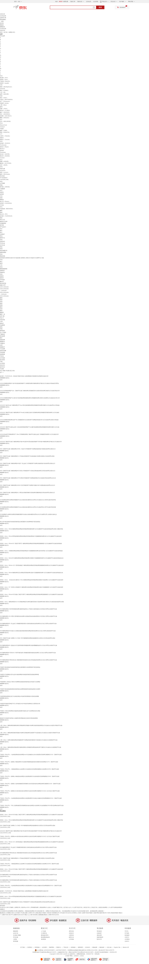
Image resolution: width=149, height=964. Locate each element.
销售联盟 (80, 947)
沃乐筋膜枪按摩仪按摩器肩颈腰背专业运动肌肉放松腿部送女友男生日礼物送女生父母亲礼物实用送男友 (28, 500)
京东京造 (2, 88)
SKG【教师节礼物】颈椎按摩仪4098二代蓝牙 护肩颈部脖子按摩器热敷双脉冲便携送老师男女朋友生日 (28, 449)
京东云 (82, 956)
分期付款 (71, 935)
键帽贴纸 (2, 26)
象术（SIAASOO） (5, 112)
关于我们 (22, 947)
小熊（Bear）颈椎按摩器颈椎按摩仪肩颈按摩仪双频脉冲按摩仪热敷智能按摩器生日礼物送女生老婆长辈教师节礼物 (31, 725)
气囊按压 (2, 334)
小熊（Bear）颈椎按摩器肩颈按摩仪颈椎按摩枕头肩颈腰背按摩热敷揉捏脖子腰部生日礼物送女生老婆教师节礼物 (30, 747)
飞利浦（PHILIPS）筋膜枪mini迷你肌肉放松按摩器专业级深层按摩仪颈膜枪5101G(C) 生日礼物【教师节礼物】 (30, 791)
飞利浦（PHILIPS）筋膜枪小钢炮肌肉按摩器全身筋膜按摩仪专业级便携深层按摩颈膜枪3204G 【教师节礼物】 (30, 776)
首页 (1, 32)
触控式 (2, 281)
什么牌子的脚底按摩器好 (115, 907)
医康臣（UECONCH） (6, 116)
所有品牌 (2, 36)
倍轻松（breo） (4, 79)
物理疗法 (2, 238)
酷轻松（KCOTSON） (6, 163)
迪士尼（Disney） (5, 201)
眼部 (1, 307)
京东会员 (88, 1)
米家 (1, 96)
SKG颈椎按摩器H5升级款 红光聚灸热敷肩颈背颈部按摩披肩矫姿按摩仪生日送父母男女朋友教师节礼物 (28, 631)
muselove (2, 170)
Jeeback (2, 127)
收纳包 (2, 23)
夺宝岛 (126, 931)
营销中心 (58, 947)
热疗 (1, 232)
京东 (27, 8)
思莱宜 (2, 192)
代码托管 (49, 913)
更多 (1, 218)
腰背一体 (2, 314)
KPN (1, 167)
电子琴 (11, 914)
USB (1, 321)
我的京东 (79, 1)
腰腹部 (2, 312)
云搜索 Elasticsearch (18, 914)
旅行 (1, 261)
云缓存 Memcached (53, 914)
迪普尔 (2, 137)
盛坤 (1, 107)
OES (1, 141)
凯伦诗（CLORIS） (5, 110)
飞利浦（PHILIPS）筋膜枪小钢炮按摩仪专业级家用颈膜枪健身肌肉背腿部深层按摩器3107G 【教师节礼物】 (29, 762)
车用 (1, 259)
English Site (117, 947)
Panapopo (3, 152)
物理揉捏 (2, 330)
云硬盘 (37, 913)
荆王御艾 (2, 176)
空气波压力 (3, 227)
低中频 (2, 225)
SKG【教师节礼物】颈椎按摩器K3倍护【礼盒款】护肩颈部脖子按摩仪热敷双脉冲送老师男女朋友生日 (27, 463)
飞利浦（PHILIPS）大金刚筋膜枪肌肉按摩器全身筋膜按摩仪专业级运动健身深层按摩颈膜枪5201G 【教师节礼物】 (31, 798)
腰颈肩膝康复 (3, 268)
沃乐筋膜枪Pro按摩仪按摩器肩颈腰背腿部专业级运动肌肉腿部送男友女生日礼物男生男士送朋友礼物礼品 (28, 514)
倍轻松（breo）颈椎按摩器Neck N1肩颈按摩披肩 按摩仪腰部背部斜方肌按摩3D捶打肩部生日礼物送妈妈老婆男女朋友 (32, 601)
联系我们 (29, 947)
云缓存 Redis (5, 914)
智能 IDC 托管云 (106, 913)
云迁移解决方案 (9, 913)
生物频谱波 (3, 223)
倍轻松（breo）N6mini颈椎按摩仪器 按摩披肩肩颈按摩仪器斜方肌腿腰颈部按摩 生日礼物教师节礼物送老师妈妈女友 (31, 572)
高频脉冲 (2, 341)
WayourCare (3, 125)
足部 (1, 309)
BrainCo (2, 148)
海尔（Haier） (4, 97)
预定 (26, 914)
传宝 (1, 190)
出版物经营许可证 (62, 952)
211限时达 (44, 933)
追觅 (1, 181)
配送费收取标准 (45, 937)
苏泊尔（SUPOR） (5, 154)
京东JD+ (127, 941)
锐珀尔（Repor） (5, 147)
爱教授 (2, 199)
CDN (33, 913)
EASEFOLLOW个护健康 (6, 907)
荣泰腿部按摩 (34, 907)
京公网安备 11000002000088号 (46, 950)
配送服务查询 (44, 935)
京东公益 (109, 947)
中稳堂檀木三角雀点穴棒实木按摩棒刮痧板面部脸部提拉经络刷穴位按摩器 (20, 681)
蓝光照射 (2, 359)
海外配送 (43, 939)
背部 (1, 301)
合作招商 (44, 947)
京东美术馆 (3, 28)
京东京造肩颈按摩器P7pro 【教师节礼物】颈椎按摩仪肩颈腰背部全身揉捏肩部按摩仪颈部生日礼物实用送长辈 (30, 390)
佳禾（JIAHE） (4, 165)
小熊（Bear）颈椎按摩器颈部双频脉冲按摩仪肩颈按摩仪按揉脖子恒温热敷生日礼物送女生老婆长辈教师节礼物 (30, 732)
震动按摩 (2, 336)
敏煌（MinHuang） (5, 174)
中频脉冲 (2, 343)
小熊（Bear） (4, 105)
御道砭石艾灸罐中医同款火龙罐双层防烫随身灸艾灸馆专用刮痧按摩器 (19, 718)
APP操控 (2, 279)
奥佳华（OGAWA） (5, 156)
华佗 (1, 207)
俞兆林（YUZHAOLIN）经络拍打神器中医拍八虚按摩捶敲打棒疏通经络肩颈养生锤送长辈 (24, 376)
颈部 (1, 303)
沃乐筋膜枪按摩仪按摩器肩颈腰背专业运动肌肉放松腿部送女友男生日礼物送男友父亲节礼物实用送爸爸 (28, 507)
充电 (1, 329)
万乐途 (2, 205)
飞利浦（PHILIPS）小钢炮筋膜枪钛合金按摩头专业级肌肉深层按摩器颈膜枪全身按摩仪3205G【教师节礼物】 (29, 769)
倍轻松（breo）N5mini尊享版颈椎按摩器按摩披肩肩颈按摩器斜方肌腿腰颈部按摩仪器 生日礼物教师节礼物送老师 (31, 536)
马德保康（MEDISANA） (7, 208)
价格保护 (99, 933)
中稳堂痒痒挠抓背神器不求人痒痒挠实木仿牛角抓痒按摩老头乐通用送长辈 (20, 703)
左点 (1, 159)
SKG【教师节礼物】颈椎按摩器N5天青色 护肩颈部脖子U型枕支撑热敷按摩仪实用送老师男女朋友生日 (27, 470)
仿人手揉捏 (3, 332)
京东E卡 (127, 937)
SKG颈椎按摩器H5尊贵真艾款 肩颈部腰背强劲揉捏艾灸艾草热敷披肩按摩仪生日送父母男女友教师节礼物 (28, 660)
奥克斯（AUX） (4, 77)
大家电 (15, 939)
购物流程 (15, 931)
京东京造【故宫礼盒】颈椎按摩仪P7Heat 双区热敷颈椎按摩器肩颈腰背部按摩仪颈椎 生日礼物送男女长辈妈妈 (29, 405)
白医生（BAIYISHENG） (6, 99)
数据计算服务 (42, 913)
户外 (1, 265)
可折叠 (2, 369)
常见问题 (15, 937)
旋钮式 (2, 278)
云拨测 (83, 913)
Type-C (2, 318)
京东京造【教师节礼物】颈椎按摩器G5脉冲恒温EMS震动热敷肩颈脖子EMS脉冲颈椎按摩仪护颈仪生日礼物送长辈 (31, 441)
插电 (1, 327)
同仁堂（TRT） (4, 214)
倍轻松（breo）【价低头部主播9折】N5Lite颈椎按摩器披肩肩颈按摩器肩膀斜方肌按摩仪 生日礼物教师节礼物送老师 (31, 580)
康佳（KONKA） (4, 90)
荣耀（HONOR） (4, 161)
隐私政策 (101, 947)
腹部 (1, 310)
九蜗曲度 (2, 188)
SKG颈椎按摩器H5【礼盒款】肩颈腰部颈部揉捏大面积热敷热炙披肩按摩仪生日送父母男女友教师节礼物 (28, 623)
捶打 (1, 338)
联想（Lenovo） (4, 172)
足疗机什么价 (67, 907)
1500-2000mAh (4, 288)
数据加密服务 (115, 913)
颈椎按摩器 (3, 252)
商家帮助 (51, 947)
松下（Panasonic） (5, 101)
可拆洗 (2, 356)
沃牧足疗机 (94, 907)
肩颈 (1, 305)
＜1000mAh (3, 290)
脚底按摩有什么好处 (45, 907)
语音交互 (2, 365)
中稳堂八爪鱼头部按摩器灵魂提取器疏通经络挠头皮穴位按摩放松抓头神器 (20, 711)
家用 (1, 263)
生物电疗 (2, 234)
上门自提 (43, 931)
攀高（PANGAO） (5, 117)
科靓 (1, 185)
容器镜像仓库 (55, 913)
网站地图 (99, 913)
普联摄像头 (3, 19)
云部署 (30, 913)
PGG (1, 123)
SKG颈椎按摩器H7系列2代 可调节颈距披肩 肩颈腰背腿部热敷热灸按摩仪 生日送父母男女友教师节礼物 (28, 652)
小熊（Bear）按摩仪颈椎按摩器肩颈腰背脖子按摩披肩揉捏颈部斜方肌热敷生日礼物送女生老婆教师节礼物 (28, 740)
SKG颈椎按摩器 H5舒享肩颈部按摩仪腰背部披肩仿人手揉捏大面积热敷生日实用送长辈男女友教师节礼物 (28, 609)
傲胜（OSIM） (4, 130)
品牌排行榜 (3, 17)
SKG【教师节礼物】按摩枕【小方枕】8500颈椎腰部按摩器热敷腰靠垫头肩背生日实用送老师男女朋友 (27, 638)
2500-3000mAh (4, 292)
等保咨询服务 (89, 913)
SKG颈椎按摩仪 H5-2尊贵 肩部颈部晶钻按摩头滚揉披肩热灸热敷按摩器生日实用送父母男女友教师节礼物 (28, 616)
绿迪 (1, 198)
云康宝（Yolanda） (5, 136)
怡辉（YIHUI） (4, 108)
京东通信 (127, 939)
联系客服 (15, 941)
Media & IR (126, 947)
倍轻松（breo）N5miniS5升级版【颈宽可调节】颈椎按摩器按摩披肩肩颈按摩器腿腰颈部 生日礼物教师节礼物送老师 (31, 594)
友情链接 (73, 947)
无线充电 (2, 319)
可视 (1, 361)
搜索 (100, 7)
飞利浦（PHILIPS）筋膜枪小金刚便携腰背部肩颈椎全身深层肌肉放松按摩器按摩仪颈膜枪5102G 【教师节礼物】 (30, 783)
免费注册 (65, 1)
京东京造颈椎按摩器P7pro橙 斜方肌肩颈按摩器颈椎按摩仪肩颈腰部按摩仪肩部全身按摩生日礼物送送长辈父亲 (30, 398)
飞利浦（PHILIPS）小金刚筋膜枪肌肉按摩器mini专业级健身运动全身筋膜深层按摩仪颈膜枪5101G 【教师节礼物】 (31, 754)
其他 (1, 239)
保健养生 (2, 272)
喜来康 (2, 150)
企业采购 (95, 1)
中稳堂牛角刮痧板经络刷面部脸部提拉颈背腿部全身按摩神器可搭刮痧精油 (20, 667)
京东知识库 (3, 16)
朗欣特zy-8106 (25, 907)
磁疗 (1, 230)
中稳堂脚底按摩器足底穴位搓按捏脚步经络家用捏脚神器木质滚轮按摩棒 (19, 696)
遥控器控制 (3, 283)
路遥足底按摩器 (103, 907)
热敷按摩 (2, 339)
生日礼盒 (2, 245)
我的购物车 (123, 7)
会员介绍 (15, 933)
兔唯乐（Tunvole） (5, 139)
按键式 (2, 276)
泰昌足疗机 (87, 907)
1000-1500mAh (4, 287)
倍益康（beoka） (5, 103)
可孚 (1, 85)
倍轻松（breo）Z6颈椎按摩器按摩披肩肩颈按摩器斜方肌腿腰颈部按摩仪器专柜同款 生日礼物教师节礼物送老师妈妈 (31, 550)
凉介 (1, 119)
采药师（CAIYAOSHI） (6, 203)
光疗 (1, 228)
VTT (1, 134)
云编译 (95, 913)
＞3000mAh (3, 294)
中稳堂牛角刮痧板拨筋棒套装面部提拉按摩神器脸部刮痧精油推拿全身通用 (20, 689)
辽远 (1, 196)
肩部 (1, 299)
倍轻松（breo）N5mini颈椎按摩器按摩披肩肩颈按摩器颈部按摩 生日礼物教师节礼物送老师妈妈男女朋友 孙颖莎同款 (31, 529)
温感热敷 (2, 354)
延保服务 (127, 935)
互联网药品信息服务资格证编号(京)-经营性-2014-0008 (82, 950)
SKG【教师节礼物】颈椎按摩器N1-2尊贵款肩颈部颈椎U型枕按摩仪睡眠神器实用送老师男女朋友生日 (27, 492)
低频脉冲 (2, 347)
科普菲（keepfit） (5, 83)
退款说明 (99, 935)
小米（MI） (3, 92)
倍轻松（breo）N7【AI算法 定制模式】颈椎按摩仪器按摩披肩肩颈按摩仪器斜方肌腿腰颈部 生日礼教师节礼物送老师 (31, 587)
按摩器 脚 (17, 907)
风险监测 (94, 947)
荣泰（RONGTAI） (5, 132)
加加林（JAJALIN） (5, 143)
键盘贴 (2, 25)
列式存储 (35, 914)
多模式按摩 (3, 350)
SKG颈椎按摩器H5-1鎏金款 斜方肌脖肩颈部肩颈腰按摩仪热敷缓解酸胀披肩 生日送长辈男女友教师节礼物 (28, 645)
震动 (1, 236)
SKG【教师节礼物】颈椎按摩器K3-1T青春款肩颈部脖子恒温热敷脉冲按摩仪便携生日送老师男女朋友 (27, 456)
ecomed (2, 157)
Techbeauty (3, 145)
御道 (1, 212)
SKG (1, 76)
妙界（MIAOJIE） (5, 94)
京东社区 (87, 947)
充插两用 (2, 325)
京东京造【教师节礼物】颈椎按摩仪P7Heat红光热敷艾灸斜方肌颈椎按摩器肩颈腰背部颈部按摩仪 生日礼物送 (29, 412)
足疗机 (5, 32)
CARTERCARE (4, 179)
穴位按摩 (2, 349)
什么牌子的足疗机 (77, 907)
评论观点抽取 (24, 913)
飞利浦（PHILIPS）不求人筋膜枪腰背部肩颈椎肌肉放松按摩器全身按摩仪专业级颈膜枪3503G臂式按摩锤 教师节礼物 (31, 805)
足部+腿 (2, 316)
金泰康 (2, 194)
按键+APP (3, 285)
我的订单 (72, 1)
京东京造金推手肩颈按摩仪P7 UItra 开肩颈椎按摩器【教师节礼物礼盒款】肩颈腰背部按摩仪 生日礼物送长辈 (29, 434)
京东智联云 (74, 913)
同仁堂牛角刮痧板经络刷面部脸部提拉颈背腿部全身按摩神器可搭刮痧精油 (20, 521)
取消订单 (99, 939)
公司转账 (71, 939)
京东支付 (76, 956)
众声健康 (2, 183)
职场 (1, 267)
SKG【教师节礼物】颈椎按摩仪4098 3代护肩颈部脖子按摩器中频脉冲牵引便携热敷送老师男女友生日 (27, 485)
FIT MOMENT (3, 178)
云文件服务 (17, 913)
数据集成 (2, 913)
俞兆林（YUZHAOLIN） (6, 216)
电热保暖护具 (3, 250)
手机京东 (104, 1)
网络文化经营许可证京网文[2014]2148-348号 (81, 952)
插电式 (2, 323)
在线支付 (71, 933)
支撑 (1, 345)
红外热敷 (2, 358)
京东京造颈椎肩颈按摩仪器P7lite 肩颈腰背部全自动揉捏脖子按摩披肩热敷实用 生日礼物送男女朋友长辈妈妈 (29, 419)
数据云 (46, 914)
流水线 (69, 913)
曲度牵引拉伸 (3, 221)
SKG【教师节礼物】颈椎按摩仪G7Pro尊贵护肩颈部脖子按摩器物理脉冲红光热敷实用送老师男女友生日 (28, 478)
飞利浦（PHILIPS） (5, 81)
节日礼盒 (2, 243)
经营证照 (97, 954)
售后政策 (99, 931)
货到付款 (71, 931)
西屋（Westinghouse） (6, 87)
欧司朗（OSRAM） (5, 187)
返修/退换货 (100, 937)
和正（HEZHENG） (5, 114)
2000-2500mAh (4, 296)
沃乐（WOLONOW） (5, 121)
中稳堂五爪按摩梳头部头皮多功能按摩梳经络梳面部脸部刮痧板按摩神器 (19, 674)
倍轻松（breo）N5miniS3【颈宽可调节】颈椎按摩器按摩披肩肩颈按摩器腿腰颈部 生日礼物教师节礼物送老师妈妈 (31, 543)
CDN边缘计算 (63, 913)
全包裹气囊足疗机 (57, 907)
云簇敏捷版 (41, 914)
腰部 (1, 298)
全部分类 (2, 14)
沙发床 (79, 913)
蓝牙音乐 (2, 367)
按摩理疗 (2, 270)
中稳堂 (2, 128)
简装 (1, 247)
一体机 (2, 21)
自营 (1, 379)
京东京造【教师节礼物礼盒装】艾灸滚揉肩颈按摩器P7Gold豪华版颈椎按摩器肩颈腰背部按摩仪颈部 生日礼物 (29, 427)
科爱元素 (2, 168)
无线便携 (2, 352)
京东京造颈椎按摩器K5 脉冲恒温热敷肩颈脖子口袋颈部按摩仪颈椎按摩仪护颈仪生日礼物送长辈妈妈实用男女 (29, 383)
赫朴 (1, 210)
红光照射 (2, 363)
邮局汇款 (71, 937)
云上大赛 (29, 914)
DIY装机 (127, 933)
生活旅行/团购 (17, 935)
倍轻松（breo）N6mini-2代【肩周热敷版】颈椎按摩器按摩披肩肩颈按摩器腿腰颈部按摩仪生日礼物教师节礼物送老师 (32, 565)
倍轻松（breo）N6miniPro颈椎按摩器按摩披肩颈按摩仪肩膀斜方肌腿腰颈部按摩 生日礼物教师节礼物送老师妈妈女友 (31, 558)
